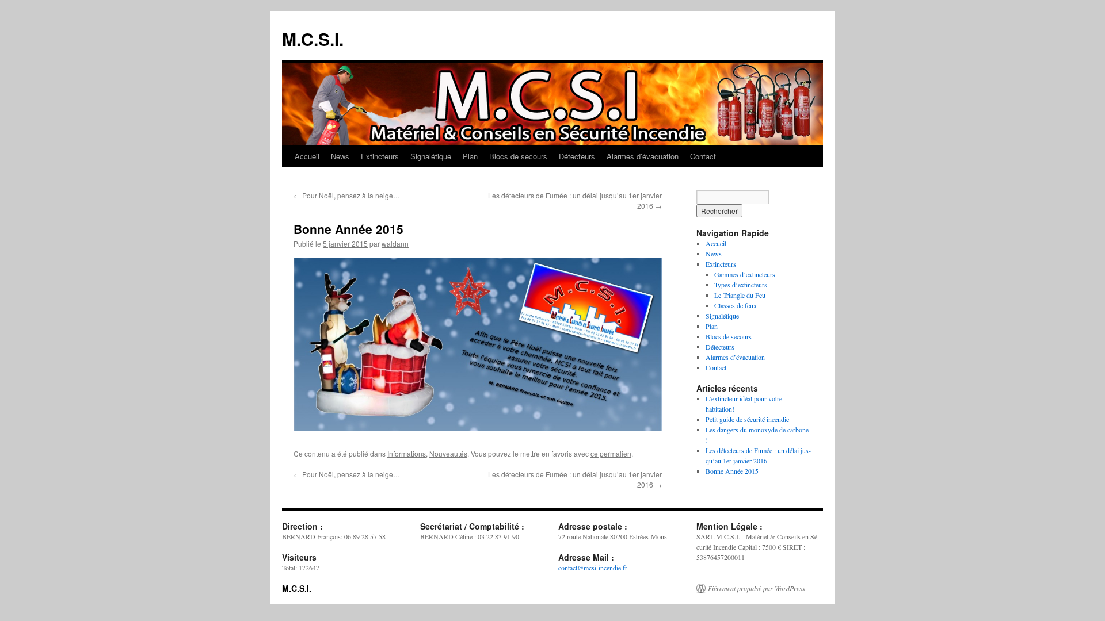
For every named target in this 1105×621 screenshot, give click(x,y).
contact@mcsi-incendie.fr (592, 567)
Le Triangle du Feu (739, 295)
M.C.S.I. (313, 38)
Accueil (307, 156)
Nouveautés (448, 453)
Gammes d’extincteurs (744, 274)
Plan (470, 156)
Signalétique (430, 156)
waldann (395, 243)
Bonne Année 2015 (732, 471)
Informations (406, 453)
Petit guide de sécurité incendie (747, 419)
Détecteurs (577, 156)
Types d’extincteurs (740, 284)
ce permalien (610, 453)
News (340, 156)
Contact (703, 156)
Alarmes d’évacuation (643, 156)
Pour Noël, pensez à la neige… (347, 195)
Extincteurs (380, 156)
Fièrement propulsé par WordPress (756, 588)
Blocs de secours (518, 156)
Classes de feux (735, 305)
